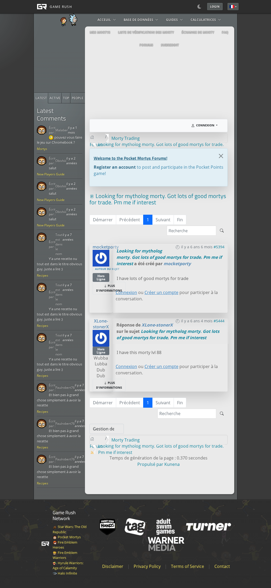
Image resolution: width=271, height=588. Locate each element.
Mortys (42, 148)
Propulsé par (150, 464)
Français (233, 7)
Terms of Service (187, 566)
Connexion (126, 292)
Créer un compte (161, 292)
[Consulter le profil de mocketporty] (101, 258)
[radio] (41, 98)
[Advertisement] (74, 59)
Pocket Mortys (69, 537)
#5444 (219, 320)
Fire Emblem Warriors (65, 555)
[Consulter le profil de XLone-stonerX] (101, 338)
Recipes (42, 275)
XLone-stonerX (101, 324)
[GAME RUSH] (53, 6)
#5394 (219, 246)
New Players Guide (51, 174)
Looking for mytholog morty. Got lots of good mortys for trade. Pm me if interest (169, 257)
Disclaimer (112, 566)
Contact (222, 566)
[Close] (221, 156)
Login (215, 6)
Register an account (115, 167)
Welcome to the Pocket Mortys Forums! (130, 158)
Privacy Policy (147, 566)
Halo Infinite (67, 573)
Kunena (172, 464)
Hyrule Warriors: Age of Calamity (68, 566)
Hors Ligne (101, 277)
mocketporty (106, 247)
